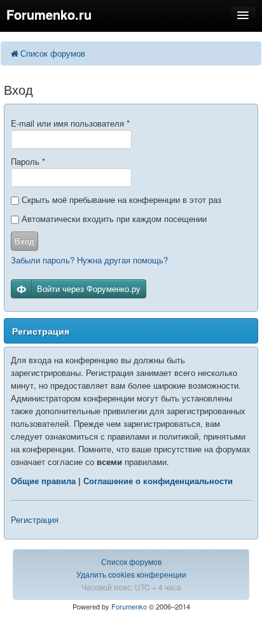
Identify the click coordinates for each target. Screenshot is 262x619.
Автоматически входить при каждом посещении (113, 218)
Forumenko (129, 606)
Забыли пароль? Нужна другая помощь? (89, 260)
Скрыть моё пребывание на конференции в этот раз (120, 199)
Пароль (28, 161)
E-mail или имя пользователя (70, 123)
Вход (24, 241)
